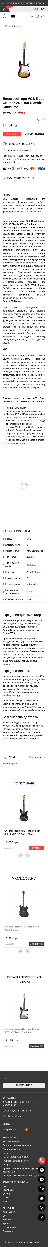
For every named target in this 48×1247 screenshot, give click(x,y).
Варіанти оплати (18, 151)
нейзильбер (32, 584)
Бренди (6, 1223)
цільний (30, 557)
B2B (43, 9)
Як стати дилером (11, 1141)
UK (4, 1124)
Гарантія (7, 1153)
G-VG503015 (9, 848)
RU (9, 1124)
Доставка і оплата (11, 1149)
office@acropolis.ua (12, 1116)
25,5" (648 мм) (34, 572)
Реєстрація (8, 1190)
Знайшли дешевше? (35, 134)
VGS (29, 539)
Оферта (7, 1165)
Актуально (9, 1208)
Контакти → (10, 1098)
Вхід (5, 1186)
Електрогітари (12, 26)
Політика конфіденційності (16, 1161)
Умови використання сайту (16, 1157)
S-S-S (29, 592)
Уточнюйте (11, 134)
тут (18, 695)
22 (28, 578)
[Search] (5, 16)
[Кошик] (43, 16)
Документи (8, 1231)
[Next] (27, 855)
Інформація (9, 1137)
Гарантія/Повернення (20, 178)
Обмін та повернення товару (17, 1145)
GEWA (6, 359)
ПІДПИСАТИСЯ (24, 1085)
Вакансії (7, 1220)
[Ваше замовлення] (32, 16)
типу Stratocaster (35, 551)
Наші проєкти (9, 1227)
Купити (36, 848)
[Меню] (13, 16)
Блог (36, 9)
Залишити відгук (37, 757)
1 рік (29, 599)
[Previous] (20, 855)
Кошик (6, 1198)
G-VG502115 (9, 1046)
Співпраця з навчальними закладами (21, 1175)
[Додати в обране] (38, 119)
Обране (6, 1194)
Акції (5, 1212)
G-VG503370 (9, 944)
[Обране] (37, 16)
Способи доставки (20, 144)
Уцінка (12, 1212)
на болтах (31, 564)
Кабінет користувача (15, 1182)
